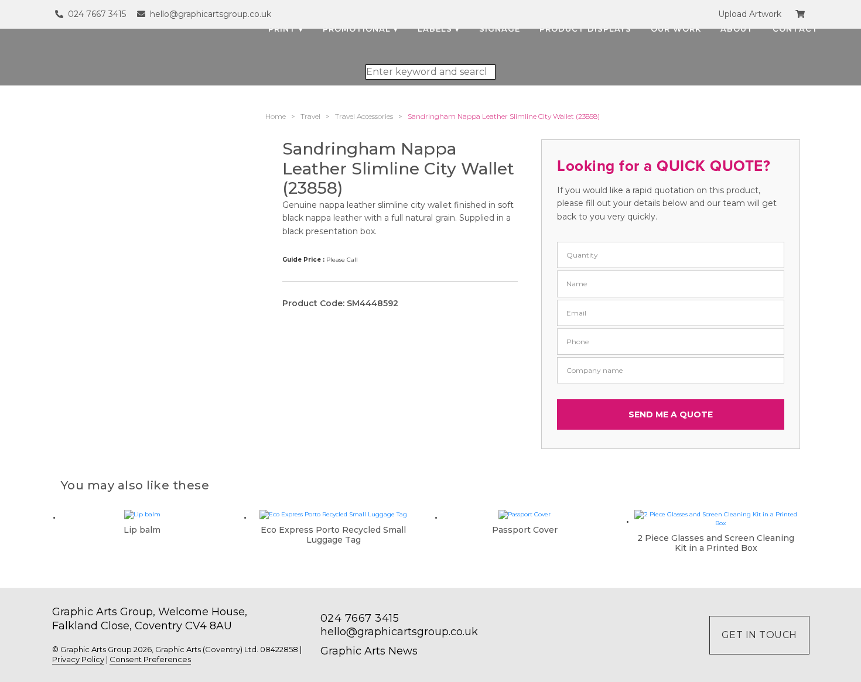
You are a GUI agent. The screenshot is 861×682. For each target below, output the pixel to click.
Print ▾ (285, 28)
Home (275, 116)
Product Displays (585, 28)
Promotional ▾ (360, 28)
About (736, 28)
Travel (310, 116)
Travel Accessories (364, 116)
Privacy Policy (78, 659)
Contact (795, 28)
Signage (499, 28)
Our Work (676, 28)
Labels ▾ (439, 28)
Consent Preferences (150, 659)
